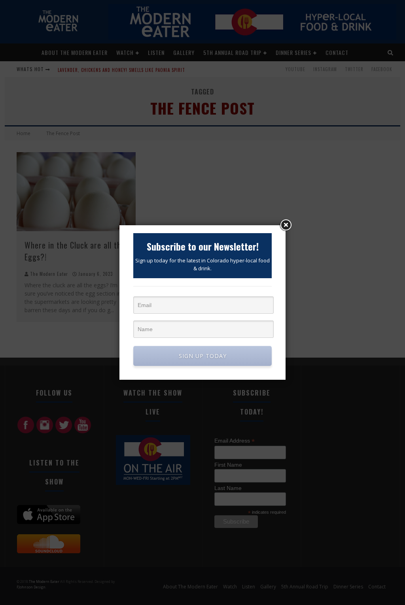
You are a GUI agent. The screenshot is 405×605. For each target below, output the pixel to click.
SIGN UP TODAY (203, 356)
